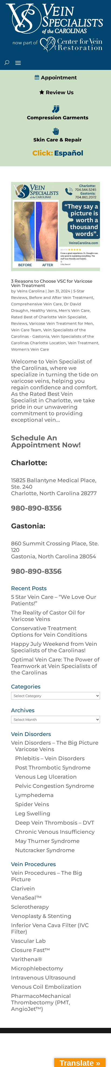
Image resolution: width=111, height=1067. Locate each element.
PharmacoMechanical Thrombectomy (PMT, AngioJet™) (41, 1002)
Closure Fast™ (30, 950)
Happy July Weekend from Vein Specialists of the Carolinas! (54, 647)
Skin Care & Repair (57, 140)
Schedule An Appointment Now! (46, 441)
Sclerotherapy (30, 907)
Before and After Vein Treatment (61, 297)
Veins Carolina (30, 291)
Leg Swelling (32, 813)
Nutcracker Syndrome (45, 850)
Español (68, 153)
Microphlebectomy (37, 968)
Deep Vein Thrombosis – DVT (54, 822)
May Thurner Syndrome (47, 841)
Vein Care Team (26, 329)
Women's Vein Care (30, 349)
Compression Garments (57, 118)
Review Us (59, 92)
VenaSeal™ (26, 897)
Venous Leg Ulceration (46, 777)
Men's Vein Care (74, 310)
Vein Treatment (83, 342)
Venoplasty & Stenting (41, 916)
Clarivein (23, 888)
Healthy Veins (43, 310)
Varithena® (26, 959)
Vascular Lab (28, 941)
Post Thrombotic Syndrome (53, 767)
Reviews (19, 323)
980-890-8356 (36, 508)
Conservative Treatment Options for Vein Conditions (49, 631)
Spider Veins (32, 804)
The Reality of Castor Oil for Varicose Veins (48, 615)
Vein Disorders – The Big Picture (54, 743)
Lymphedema (34, 795)
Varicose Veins (34, 749)
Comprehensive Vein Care (36, 304)
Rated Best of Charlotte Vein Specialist (48, 317)
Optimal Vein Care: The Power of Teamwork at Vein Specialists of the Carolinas (55, 666)
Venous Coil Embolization (46, 987)
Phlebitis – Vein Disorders (50, 758)
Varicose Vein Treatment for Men (61, 323)
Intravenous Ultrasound (43, 977)
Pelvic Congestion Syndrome (54, 786)
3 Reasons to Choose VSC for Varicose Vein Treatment (51, 283)
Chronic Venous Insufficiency (55, 832)
